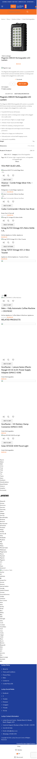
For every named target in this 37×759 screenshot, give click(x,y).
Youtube (5, 699)
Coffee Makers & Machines (19, 315)
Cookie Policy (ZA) (8, 683)
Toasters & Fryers (23, 257)
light (14, 157)
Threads (5, 708)
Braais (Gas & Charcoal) (7, 213)
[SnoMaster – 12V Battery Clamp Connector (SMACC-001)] (18, 397)
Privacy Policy (6, 675)
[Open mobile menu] (2, 6)
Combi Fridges (13, 190)
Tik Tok (5, 710)
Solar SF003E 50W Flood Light (14, 446)
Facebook (5, 693)
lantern (11, 157)
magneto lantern (20, 157)
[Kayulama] (17, 560)
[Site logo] (19, 6)
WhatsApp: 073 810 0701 (10, 734)
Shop (8, 19)
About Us (5, 669)
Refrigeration (4, 190)
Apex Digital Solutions (30, 743)
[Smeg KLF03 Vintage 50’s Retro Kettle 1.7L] (11, 217)
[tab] (9, 94)
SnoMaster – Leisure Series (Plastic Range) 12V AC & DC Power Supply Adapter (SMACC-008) (16, 370)
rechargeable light (17, 159)
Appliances (20, 190)
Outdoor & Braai (16, 19)
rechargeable (29, 157)
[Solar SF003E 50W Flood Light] (10, 435)
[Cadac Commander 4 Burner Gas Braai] (12, 194)
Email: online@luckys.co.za (10, 731)
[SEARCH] (27, 12)
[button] (7, 180)
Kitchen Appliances (6, 235)
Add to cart (22, 84)
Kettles (14, 235)
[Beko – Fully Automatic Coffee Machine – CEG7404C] (18, 277)
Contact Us (6, 681)
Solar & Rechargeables (28, 19)
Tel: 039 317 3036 (7, 728)
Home (3, 19)
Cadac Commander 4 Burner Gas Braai (17, 209)
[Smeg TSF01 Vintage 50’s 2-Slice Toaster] (13, 239)
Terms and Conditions (9, 672)
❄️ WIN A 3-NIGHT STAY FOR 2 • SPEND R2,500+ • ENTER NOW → (18, 1)
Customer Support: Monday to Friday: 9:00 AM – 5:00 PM (18, 725)
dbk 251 (6, 157)
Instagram (5, 705)
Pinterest (5, 702)
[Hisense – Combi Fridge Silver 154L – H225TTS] (12, 170)
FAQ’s (4, 678)
